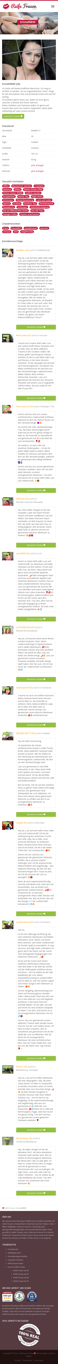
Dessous (7, 189)
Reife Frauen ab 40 (21, 1270)
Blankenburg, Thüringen (27, 1070)
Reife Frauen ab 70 (21, 1281)
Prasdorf (46, 922)
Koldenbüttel (44, 250)
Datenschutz (28, 1360)
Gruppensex (9, 196)
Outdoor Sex (30, 203)
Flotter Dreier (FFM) (33, 189)
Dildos (17, 189)
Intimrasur (8, 200)
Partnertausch (46, 203)
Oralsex (17, 203)
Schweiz (45, 1224)
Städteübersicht (14, 1253)
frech (5, 228)
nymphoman (31, 228)
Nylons (6, 203)
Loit (40, 553)
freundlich (16, 228)
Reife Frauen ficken (15, 1263)
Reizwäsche (8, 207)
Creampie (39, 186)
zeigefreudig (27, 231)
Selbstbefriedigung (40, 207)
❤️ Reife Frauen (8, 1208)
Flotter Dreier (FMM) (12, 193)
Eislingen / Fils (48, 406)
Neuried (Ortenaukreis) (26, 631)
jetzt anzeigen (37, 165)
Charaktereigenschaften (17, 1256)
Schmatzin (46, 688)
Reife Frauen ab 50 (21, 1274)
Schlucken (22, 207)
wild (16, 231)
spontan (44, 228)
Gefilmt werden (33, 193)
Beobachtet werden (21, 186)
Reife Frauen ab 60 (21, 1277)
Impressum (39, 1360)
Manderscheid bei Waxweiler (29, 502)
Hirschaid (40, 823)
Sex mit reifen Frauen (16, 1267)
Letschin (43, 335)
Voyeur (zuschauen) (29, 214)
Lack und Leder (44, 200)
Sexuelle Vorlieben (15, 1260)
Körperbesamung (25, 200)
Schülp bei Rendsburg (26, 1142)
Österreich (30, 1224)
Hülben (47, 733)
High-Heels (37, 196)
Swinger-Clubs (10, 214)
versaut (6, 231)
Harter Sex (23, 196)
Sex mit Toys (37, 210)
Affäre (6, 186)
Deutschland (20, 1224)
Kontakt (18, 1360)
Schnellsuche (13, 1249)
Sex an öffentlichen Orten (15, 210)
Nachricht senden (12, 116)
